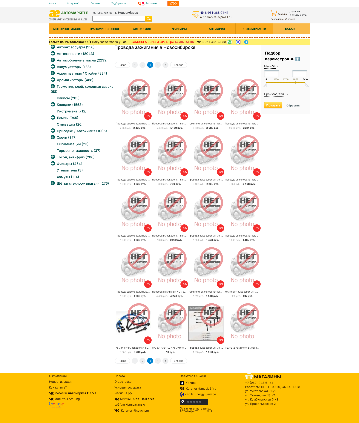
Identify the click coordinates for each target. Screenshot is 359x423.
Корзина (282, 14)
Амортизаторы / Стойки (82, 73)
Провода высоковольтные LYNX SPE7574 (249, 179)
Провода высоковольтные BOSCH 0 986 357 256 (254, 235)
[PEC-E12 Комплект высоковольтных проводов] (242, 323)
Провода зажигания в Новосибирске (154, 47)
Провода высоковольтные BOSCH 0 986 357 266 (217, 235)
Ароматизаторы (75, 80)
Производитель (274, 94)
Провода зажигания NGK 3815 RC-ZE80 (175, 291)
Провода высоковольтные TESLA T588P (140, 123)
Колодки (70, 105)
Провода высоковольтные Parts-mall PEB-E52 (143, 179)
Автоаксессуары (76, 47)
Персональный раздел (283, 19)
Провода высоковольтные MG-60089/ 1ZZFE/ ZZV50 (219, 347)
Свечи (67, 137)
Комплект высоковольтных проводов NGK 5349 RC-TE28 (150, 347)
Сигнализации (73, 144)
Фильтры (70, 164)
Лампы (67, 118)
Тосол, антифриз (76, 157)
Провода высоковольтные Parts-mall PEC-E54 (179, 179)
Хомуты (68, 177)
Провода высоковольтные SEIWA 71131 (248, 123)
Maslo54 (270, 66)
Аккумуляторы (74, 67)
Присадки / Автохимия (82, 131)
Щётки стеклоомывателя (83, 183)
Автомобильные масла (82, 60)
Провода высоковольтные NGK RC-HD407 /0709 (181, 235)
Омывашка (70, 124)
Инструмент (72, 111)
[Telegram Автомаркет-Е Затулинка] (246, 42)
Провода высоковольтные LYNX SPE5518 (213, 179)
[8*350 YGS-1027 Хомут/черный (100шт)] (169, 323)
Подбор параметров (277, 56)
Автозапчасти (75, 54)
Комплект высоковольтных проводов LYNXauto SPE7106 (259, 291)
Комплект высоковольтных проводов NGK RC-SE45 (219, 123)
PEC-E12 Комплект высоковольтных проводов (253, 347)
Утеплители (70, 170)
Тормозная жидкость (78, 151)
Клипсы (68, 98)
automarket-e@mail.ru (215, 17)
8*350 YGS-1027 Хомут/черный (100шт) (176, 347)
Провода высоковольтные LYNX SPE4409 (140, 235)
